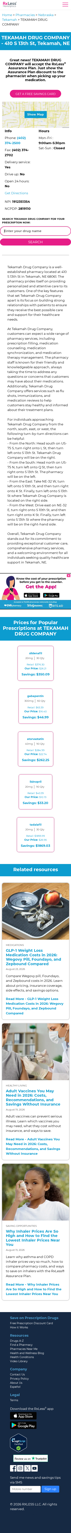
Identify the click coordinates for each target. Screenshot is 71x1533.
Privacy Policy (19, 1378)
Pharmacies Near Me (23, 1349)
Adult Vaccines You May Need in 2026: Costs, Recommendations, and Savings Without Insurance (33, 1098)
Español (15, 1386)
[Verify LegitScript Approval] (18, 1442)
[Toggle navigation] (65, 5)
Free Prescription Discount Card (31, 1323)
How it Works (19, 1327)
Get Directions (16, 193)
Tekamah (9, 20)
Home (7, 15)
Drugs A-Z (17, 1341)
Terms (14, 1400)
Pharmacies (25, 15)
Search (35, 242)
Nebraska (46, 15)
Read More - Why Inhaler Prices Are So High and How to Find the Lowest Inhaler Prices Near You (34, 1289)
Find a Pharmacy (21, 1345)
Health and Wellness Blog (27, 1353)
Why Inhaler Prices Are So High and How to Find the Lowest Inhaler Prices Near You (33, 1238)
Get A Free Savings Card (35, 94)
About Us (16, 1383)
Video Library (19, 1361)
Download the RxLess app (32, 1409)
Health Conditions (22, 1357)
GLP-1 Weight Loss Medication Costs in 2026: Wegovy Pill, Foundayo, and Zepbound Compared (33, 957)
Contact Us (17, 1374)
